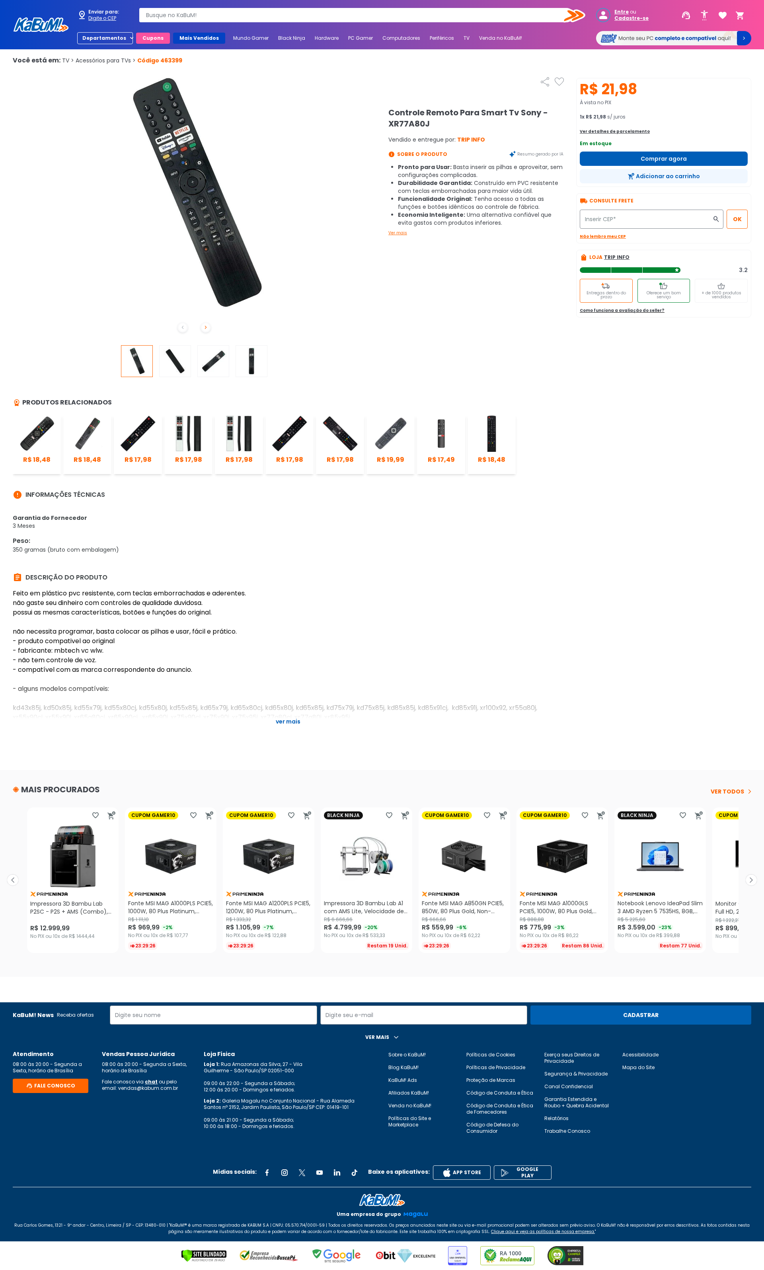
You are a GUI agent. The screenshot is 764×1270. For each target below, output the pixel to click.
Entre (621, 12)
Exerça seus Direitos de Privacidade (571, 1057)
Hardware (327, 38)
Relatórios (556, 1118)
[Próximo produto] (751, 880)
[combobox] (356, 15)
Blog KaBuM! (403, 1067)
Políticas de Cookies (490, 1054)
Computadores (401, 38)
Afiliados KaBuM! (408, 1092)
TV (467, 38)
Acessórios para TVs (106, 60)
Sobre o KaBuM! (407, 1054)
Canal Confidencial (568, 1086)
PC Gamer (360, 38)
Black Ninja (291, 38)
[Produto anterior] (12, 880)
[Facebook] (267, 1173)
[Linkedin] (337, 1173)
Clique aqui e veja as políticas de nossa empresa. (543, 1232)
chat (151, 1081)
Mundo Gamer (251, 38)
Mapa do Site (638, 1067)
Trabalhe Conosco (567, 1131)
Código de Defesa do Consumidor (492, 1127)
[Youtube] (319, 1173)
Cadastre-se (631, 18)
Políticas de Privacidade (495, 1067)
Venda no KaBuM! (500, 38)
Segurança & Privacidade (576, 1073)
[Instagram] (284, 1173)
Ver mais (397, 233)
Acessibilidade (640, 1054)
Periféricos (442, 38)
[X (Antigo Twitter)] (302, 1173)
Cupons (153, 38)
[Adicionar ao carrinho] (111, 815)
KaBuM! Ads (402, 1080)
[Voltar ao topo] (382, 1200)
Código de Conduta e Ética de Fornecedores (499, 1108)
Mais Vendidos (199, 38)
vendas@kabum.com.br (148, 1088)
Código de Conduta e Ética (499, 1092)
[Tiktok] (354, 1173)
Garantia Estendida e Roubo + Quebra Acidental (576, 1102)
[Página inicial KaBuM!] (41, 24)
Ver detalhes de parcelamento (615, 131)
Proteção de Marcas (490, 1080)
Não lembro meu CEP (603, 236)
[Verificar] (204, 1255)
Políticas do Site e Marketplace (409, 1121)
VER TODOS (727, 791)
